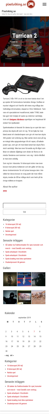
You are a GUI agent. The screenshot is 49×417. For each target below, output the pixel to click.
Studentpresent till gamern (15, 262)
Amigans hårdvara (17, 119)
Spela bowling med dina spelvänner (18, 259)
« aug (7, 355)
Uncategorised (10, 235)
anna (37, 42)
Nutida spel (9, 231)
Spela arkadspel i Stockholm (15, 252)
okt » (12, 355)
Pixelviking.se (9, 11)
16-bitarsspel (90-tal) (28, 45)
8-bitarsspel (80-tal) (12, 228)
